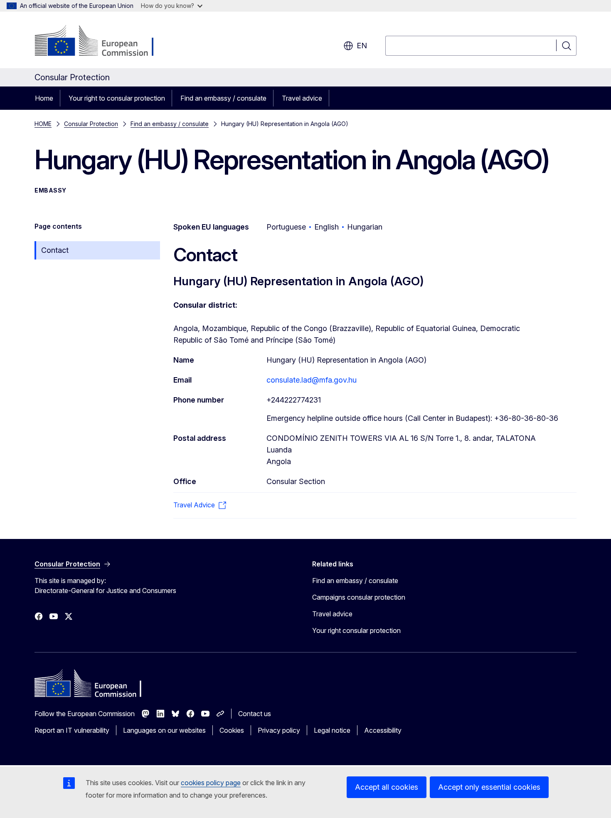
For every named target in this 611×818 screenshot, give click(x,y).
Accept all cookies (386, 787)
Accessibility (383, 730)
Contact (55, 250)
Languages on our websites (164, 730)
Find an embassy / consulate (223, 98)
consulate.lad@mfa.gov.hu (311, 380)
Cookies (231, 730)
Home (44, 98)
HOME (43, 123)
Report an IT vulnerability (71, 730)
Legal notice (332, 730)
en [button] (362, 45)
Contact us (254, 713)
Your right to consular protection (117, 98)
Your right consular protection (356, 630)
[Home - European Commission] (101, 41)
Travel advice (302, 98)
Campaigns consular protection (358, 597)
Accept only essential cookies (489, 787)
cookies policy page (211, 782)
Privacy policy (279, 730)
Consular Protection (91, 123)
